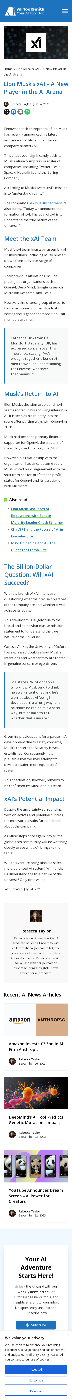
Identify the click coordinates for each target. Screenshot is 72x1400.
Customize (36, 1380)
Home (8, 69)
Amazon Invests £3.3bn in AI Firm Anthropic (36, 1046)
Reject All (36, 1391)
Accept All (36, 1369)
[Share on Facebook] (14, 112)
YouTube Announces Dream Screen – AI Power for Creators (36, 1195)
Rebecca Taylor (36, 931)
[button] (65, 11)
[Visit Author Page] (36, 916)
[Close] (67, 1334)
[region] (36, 1365)
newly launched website (48, 203)
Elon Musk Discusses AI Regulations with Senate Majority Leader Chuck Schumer (37, 515)
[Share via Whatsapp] (27, 112)
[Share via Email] (20, 112)
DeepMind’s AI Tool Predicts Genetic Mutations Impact (36, 1119)
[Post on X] (7, 112)
